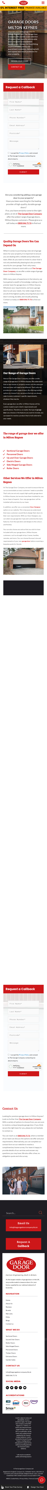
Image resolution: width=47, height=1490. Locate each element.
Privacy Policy (24, 153)
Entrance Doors (11, 1356)
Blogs (8, 1320)
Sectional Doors (11, 1336)
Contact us (9, 1324)
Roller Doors (10, 1343)
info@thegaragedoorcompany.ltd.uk (23, 1227)
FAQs (8, 1317)
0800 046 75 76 (24, 223)
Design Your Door (19, 61)
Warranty (9, 1314)
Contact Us (16, 67)
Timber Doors (11, 1353)
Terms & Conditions (35, 1478)
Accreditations (15, 1395)
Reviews (9, 1307)
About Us (9, 1303)
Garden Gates (10, 1360)
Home (8, 1300)
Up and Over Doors (13, 1339)
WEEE (8, 1478)
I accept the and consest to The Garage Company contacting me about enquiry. (23, 156)
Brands (8, 1310)
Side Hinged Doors (12, 1346)
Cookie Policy (15, 1478)
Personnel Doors (12, 1350)
